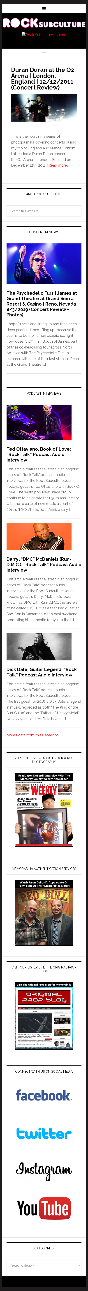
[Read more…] (58, 165)
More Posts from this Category (32, 735)
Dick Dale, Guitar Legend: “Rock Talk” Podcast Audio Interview (42, 672)
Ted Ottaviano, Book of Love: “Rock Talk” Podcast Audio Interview (39, 454)
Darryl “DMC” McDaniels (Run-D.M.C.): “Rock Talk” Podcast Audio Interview (44, 564)
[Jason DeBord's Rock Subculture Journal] (44, 23)
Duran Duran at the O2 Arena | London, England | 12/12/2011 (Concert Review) (42, 78)
